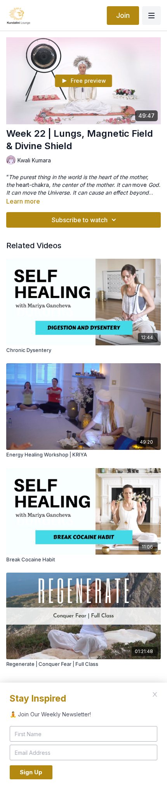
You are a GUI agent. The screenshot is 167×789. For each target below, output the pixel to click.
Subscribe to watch (80, 220)
